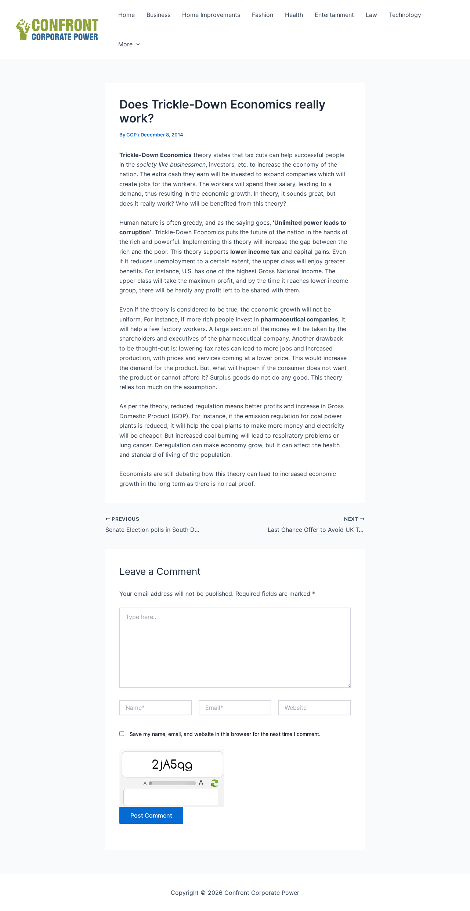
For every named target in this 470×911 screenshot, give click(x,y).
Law (371, 14)
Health (294, 14)
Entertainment (334, 14)
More (125, 44)
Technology (405, 14)
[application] (136, 44)
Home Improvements (211, 14)
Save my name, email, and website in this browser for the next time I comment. (225, 734)
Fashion (262, 14)
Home (126, 14)
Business (158, 14)
